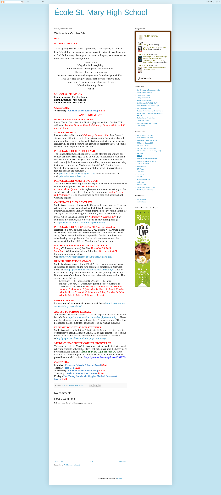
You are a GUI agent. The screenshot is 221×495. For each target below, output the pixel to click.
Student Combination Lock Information (150, 111)
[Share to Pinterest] (99, 385)
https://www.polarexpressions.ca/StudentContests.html (85, 256)
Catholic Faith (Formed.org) (146, 148)
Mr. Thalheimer (142, 202)
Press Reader (141, 166)
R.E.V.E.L (140, 153)
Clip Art (139, 177)
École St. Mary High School (100, 12)
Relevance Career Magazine (147, 140)
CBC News (140, 174)
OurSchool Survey (143, 121)
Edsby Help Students (144, 95)
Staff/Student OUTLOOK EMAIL (147, 103)
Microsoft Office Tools (144, 108)
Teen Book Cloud (143, 164)
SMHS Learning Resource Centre (148, 90)
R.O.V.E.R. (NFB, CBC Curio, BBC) (149, 151)
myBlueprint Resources (145, 138)
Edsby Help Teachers (144, 100)
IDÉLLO (139, 156)
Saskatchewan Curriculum (146, 118)
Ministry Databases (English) (147, 159)
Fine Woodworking (143, 179)
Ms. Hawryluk (141, 199)
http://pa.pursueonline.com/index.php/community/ (81, 222)
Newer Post (59, 461)
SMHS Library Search (144, 93)
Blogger (120, 478)
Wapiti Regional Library (145, 190)
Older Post (122, 461)
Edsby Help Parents (144, 98)
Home (91, 461)
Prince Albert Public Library (146, 187)
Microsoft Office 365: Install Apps (148, 106)
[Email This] (90, 385)
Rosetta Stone (142, 185)
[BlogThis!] (92, 385)
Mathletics (140, 182)
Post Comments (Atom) (72, 465)
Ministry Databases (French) (146, 161)
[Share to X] (94, 385)
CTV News (140, 169)
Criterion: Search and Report (147, 123)
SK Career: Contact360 (145, 143)
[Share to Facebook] (97, 385)
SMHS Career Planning (145, 135)
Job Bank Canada (143, 145)
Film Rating (141, 126)
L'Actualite (140, 172)
